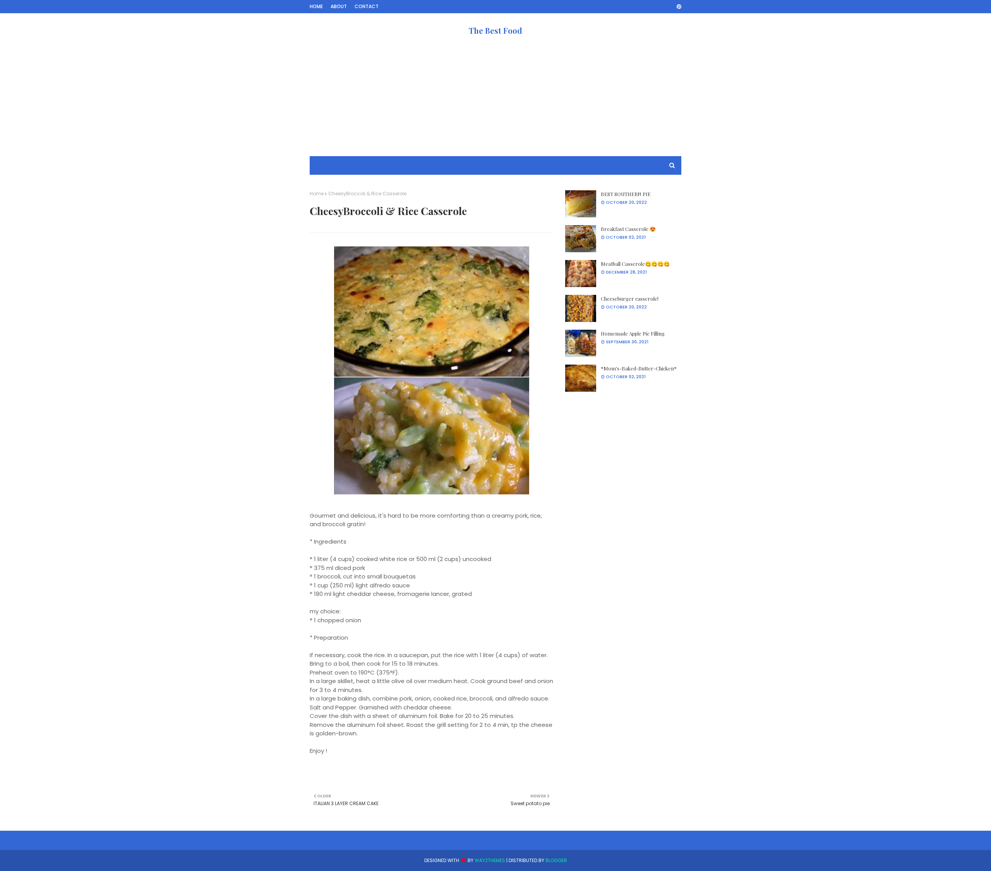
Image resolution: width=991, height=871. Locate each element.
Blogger (556, 860)
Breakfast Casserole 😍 (628, 228)
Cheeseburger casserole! (629, 298)
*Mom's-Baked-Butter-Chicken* (639, 368)
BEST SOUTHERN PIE (626, 194)
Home (316, 6)
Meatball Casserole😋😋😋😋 (635, 263)
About (339, 6)
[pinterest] (677, 6)
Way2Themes (490, 860)
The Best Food (495, 30)
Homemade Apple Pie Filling (633, 333)
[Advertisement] (495, 102)
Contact (367, 6)
